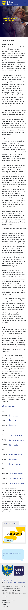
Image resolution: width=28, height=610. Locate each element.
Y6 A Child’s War (17, 473)
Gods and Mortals (16, 454)
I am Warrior (15, 421)
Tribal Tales (14, 416)
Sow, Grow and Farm (18, 483)
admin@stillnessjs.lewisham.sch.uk (15, 582)
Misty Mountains (17, 464)
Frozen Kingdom (16, 435)
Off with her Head (17, 478)
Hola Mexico (15, 459)
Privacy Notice (5, 596)
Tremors (14, 426)
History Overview (10, 406)
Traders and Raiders (18, 440)
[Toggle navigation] (25, 3)
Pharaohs (15, 445)
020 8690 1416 (8, 580)
